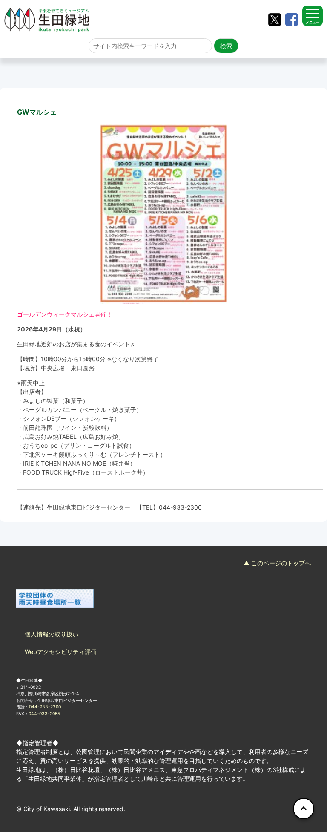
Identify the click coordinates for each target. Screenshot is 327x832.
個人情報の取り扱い (51, 634)
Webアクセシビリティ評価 (61, 651)
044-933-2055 (44, 713)
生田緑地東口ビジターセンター (88, 507)
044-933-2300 (180, 507)
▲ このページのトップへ (277, 563)
